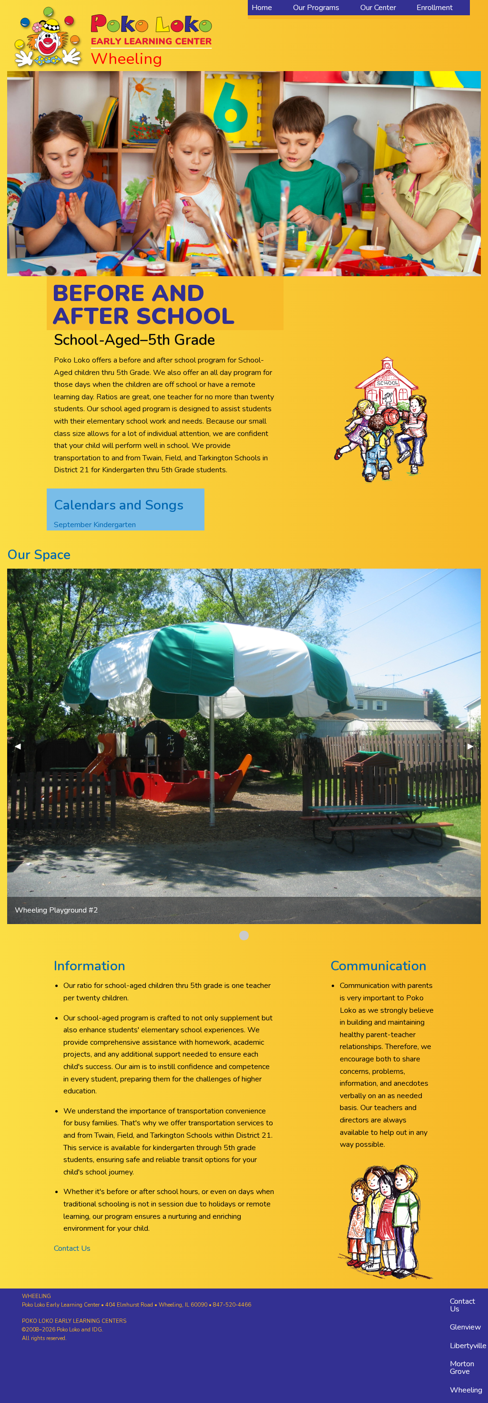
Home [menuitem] (262, 7)
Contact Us (72, 1248)
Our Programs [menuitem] (316, 7)
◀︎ (21, 746)
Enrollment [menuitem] (435, 7)
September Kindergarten (95, 525)
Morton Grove (462, 1368)
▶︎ (474, 746)
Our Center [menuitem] (378, 7)
